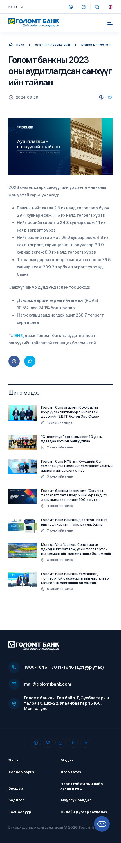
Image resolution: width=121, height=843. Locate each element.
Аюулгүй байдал (76, 800)
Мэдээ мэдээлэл (96, 45)
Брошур (15, 788)
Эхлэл (14, 760)
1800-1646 (35, 667)
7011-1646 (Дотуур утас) (77, 667)
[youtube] (73, 743)
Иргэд (13, 7)
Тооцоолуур (19, 812)
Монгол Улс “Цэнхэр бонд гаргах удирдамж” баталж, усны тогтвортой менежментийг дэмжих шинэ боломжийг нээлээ (76, 551)
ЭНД (19, 335)
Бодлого (16, 800)
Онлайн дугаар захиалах (83, 812)
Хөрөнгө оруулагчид (52, 45)
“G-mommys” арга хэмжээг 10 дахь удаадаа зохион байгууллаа (71, 439)
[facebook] (101, 97)
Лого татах (70, 772)
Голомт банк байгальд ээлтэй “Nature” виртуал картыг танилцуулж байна (75, 522)
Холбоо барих (21, 772)
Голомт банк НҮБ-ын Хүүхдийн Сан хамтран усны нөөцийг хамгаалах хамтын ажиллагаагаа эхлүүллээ (77, 466)
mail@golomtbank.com (47, 684)
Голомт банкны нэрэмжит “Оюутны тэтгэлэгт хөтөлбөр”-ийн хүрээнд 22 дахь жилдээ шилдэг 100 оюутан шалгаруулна (74, 497)
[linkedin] (85, 743)
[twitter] (110, 97)
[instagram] (60, 743)
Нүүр (20, 45)
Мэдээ (66, 760)
